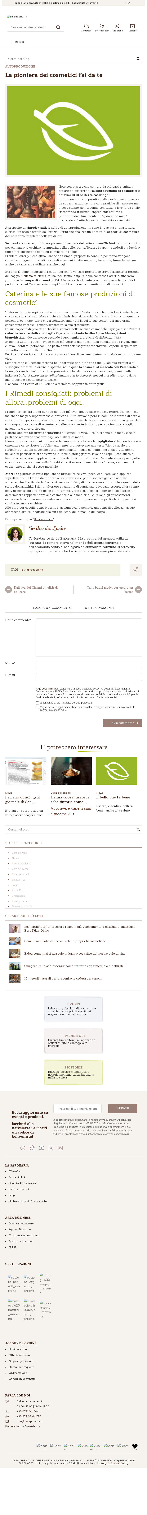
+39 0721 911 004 (28, 1411)
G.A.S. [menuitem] (12, 1247)
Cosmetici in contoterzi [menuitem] (24, 1235)
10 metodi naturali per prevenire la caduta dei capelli (62, 978)
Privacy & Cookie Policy (113, 1463)
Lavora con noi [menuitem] (19, 1189)
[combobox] (73, 59)
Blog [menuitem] (12, 1195)
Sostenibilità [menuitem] (17, 1177)
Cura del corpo (20, 869)
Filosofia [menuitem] (14, 1171)
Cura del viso (19, 853)
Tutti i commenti (98, 607)
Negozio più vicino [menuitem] (21, 1361)
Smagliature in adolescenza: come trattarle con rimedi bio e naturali (73, 966)
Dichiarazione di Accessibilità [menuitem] (28, 1201)
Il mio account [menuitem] (18, 1349)
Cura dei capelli (61, 792)
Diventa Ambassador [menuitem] (22, 1183)
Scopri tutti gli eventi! (85, 3)
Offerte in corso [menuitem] (19, 1355)
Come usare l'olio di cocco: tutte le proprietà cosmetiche (65, 941)
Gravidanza (18, 896)
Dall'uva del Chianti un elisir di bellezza (36, 589)
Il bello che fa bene (113, 797)
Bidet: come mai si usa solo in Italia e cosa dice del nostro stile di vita (74, 953)
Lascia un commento (52, 607)
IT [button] (126, 3)
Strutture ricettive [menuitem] (21, 1241)
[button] (22, 1426)
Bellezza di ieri (31, 276)
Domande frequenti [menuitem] (21, 1367)
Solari (15, 885)
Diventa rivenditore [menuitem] (21, 1223)
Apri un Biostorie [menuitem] (20, 1229)
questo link (46, 688)
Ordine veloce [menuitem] (18, 1373)
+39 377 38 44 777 (29, 1416)
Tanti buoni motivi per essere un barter (110, 589)
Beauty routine (20, 901)
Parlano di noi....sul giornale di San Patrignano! (22, 801)
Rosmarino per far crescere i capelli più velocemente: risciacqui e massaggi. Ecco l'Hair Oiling (79, 928)
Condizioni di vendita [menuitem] (22, 1379)
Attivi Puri (18, 890)
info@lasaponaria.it (30, 1421)
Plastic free (18, 880)
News (8, 792)
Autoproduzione (32, 569)
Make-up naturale (22, 907)
